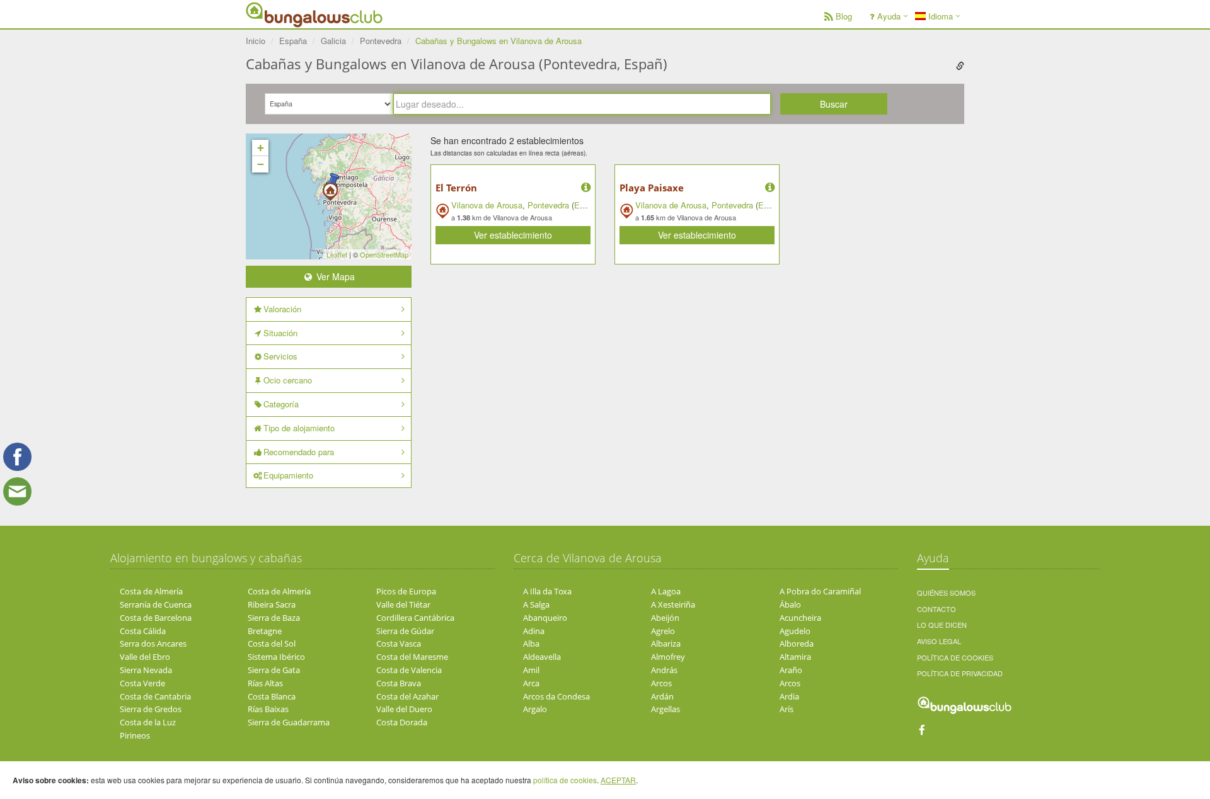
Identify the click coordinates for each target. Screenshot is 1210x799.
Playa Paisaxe (651, 187)
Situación (280, 333)
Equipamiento (288, 475)
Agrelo (663, 631)
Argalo (535, 709)
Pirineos (135, 735)
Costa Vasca (398, 643)
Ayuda (889, 16)
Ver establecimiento (513, 235)
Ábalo (790, 604)
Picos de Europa (406, 591)
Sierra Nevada (146, 670)
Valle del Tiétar (403, 604)
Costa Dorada (401, 722)
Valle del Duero (404, 709)
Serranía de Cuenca (156, 604)
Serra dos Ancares (153, 643)
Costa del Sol (272, 643)
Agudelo (795, 631)
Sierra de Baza (274, 617)
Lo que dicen (942, 625)
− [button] (260, 164)
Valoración (282, 309)
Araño (791, 670)
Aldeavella (542, 656)
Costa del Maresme (412, 656)
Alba (531, 643)
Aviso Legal (939, 641)
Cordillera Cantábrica (415, 617)
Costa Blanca (272, 696)
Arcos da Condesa (556, 696)
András (664, 670)
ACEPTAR (618, 779)
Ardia (789, 696)
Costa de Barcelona (156, 617)
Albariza (666, 643)
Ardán (662, 696)
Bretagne (265, 631)
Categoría (281, 404)
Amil (531, 670)
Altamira (795, 656)
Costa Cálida (143, 631)
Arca (531, 683)
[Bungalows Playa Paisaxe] (330, 187)
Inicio (255, 41)
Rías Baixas (268, 709)
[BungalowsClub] (277, 14)
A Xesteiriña (673, 604)
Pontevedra (548, 205)
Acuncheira (800, 617)
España (588, 205)
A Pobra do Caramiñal (820, 591)
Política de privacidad (960, 673)
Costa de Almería (151, 591)
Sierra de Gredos (151, 709)
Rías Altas (265, 683)
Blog (844, 16)
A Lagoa (666, 591)
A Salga (536, 604)
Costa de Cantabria (155, 696)
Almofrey (668, 656)
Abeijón (665, 617)
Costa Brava (398, 683)
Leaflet (336, 254)
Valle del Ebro (145, 656)
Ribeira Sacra (272, 604)
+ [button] (260, 147)
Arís (786, 709)
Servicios (280, 356)
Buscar (834, 104)
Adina (533, 631)
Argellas (665, 709)
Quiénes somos (946, 592)
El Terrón (456, 187)
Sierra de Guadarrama (289, 722)
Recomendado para (298, 452)
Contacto (936, 609)
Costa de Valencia (409, 670)
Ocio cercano (287, 380)
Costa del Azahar (407, 696)
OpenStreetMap (384, 254)
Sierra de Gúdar (405, 631)
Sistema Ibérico (276, 656)
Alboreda (797, 643)
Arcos (661, 683)
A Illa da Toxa (547, 591)
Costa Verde (142, 683)
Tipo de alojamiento (299, 428)
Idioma (939, 16)
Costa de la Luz (148, 722)
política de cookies (565, 779)
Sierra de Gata (274, 670)
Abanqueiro (545, 617)
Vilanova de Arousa (486, 205)
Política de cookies (955, 657)
